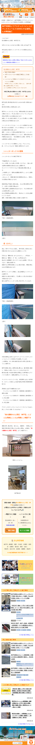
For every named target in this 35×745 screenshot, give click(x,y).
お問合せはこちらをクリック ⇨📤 (17, 96)
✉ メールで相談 (24, 530)
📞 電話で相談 (10, 530)
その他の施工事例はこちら (26, 634)
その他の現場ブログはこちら (26, 724)
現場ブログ (10, 20)
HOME (3, 20)
